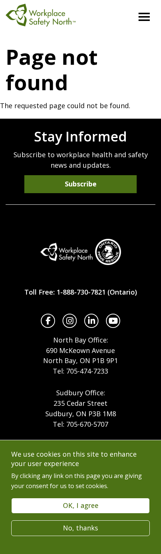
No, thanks (80, 527)
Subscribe (81, 183)
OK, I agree (80, 505)
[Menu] (144, 17)
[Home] (80, 252)
